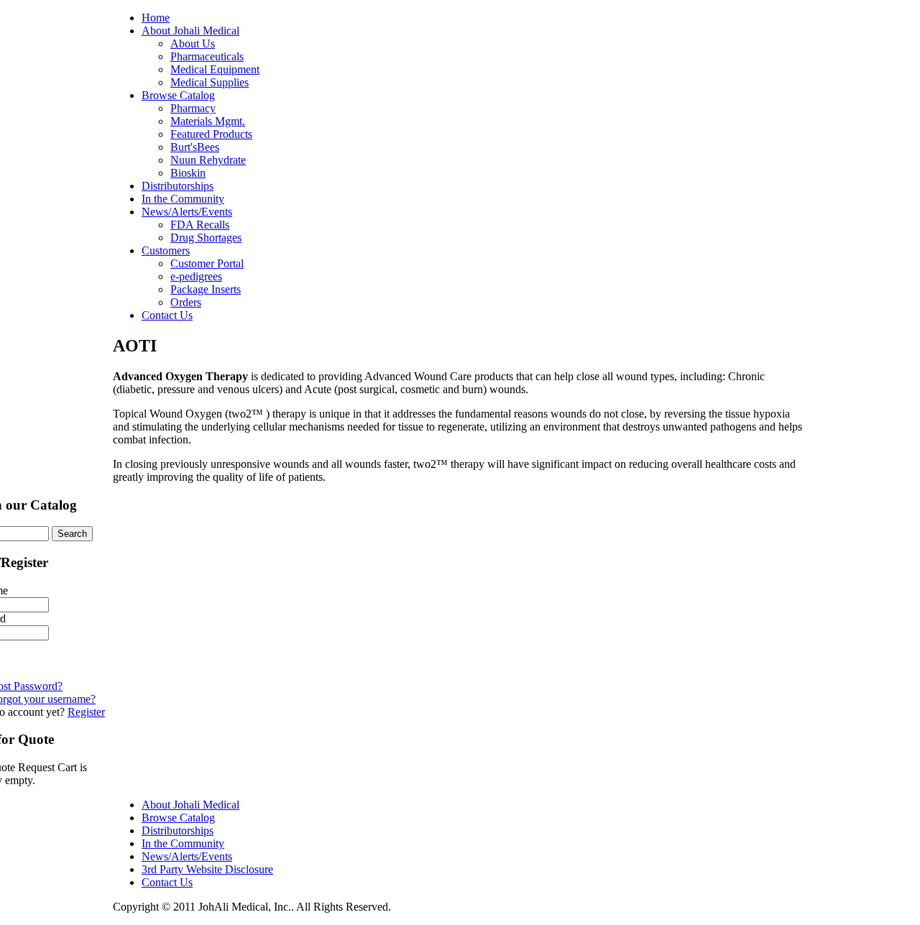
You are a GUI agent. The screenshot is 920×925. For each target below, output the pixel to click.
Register (86, 712)
